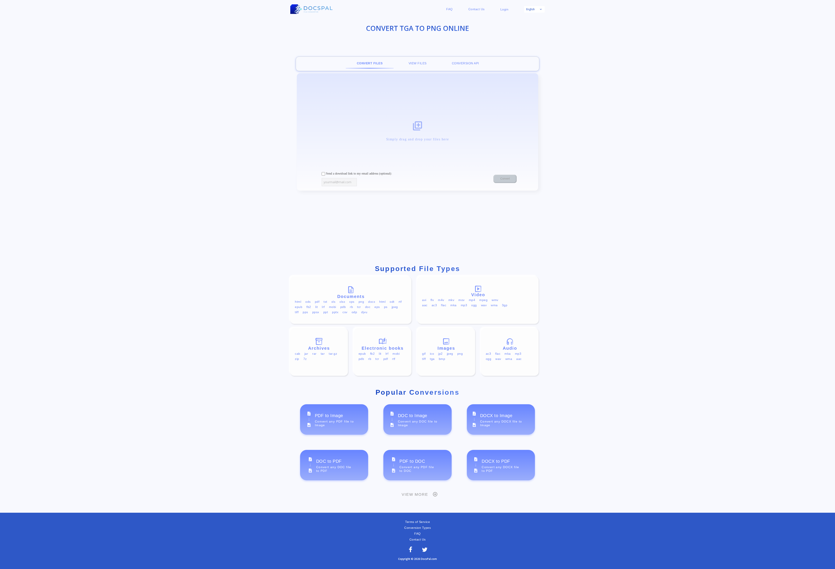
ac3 (434, 305)
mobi (332, 307)
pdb (343, 307)
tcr (359, 307)
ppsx (315, 312)
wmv (495, 300)
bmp (442, 359)
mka (453, 305)
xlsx (342, 301)
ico (432, 353)
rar (314, 353)
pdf (317, 301)
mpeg (483, 300)
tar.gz (333, 353)
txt (325, 301)
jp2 (440, 353)
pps (305, 312)
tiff (297, 312)
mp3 (464, 305)
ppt (325, 312)
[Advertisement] (417, 228)
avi (424, 300)
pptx (335, 312)
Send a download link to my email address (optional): (358, 173)
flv (432, 300)
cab (297, 353)
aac (425, 305)
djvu (364, 312)
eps (377, 307)
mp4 (472, 300)
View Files (418, 63)
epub (298, 307)
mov (461, 300)
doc (368, 307)
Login (504, 9)
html (298, 301)
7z (305, 359)
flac (443, 305)
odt (392, 301)
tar (323, 353)
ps (385, 307)
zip (297, 359)
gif (424, 353)
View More (415, 494)
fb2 (308, 307)
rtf (400, 301)
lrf (323, 307)
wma (494, 305)
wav (484, 305)
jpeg (395, 307)
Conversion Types (417, 527)
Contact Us (476, 9)
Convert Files (370, 63)
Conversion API (465, 63)
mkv (451, 300)
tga (432, 359)
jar (306, 353)
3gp (505, 305)
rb (351, 307)
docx (371, 301)
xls (333, 301)
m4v (441, 300)
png (361, 301)
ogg (474, 305)
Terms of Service (417, 522)
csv (344, 312)
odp (354, 312)
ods (308, 301)
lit (316, 307)
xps (351, 301)
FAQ (449, 9)
